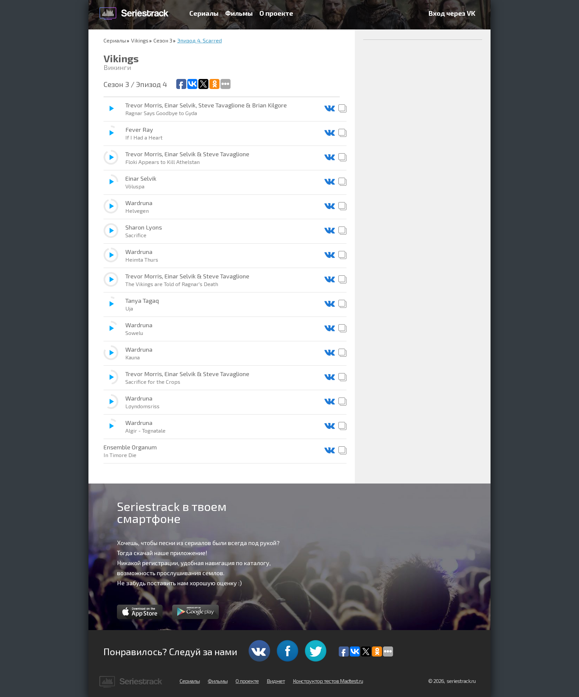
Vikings (139, 40)
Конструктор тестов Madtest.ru (328, 681)
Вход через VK (452, 13)
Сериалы (203, 13)
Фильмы (239, 13)
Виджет (276, 681)
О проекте (276, 13)
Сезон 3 (162, 40)
